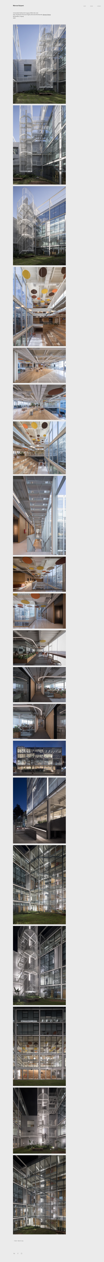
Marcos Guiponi (18, 5)
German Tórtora (47, 14)
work (85, 6)
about (91, 6)
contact (99, 6)
